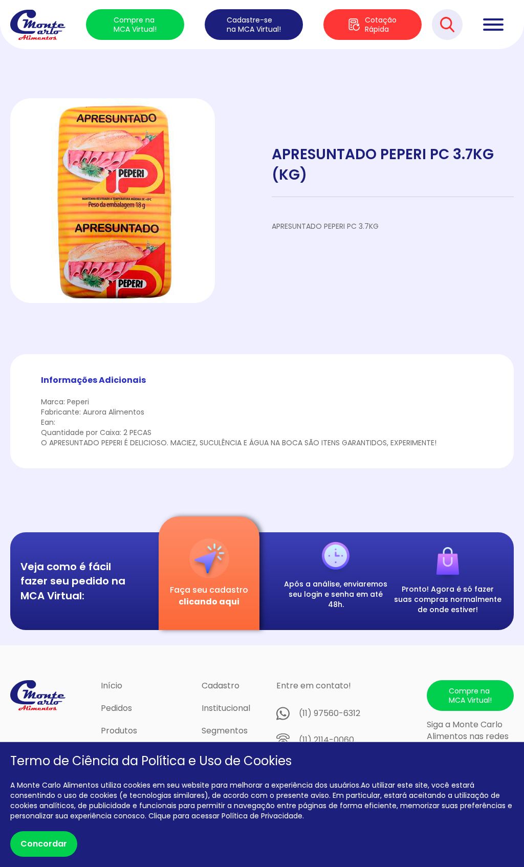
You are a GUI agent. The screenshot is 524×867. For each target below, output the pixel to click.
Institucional (226, 708)
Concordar (43, 844)
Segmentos (225, 730)
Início (111, 685)
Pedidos (116, 708)
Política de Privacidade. (263, 816)
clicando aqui (209, 602)
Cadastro (220, 685)
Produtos (119, 730)
